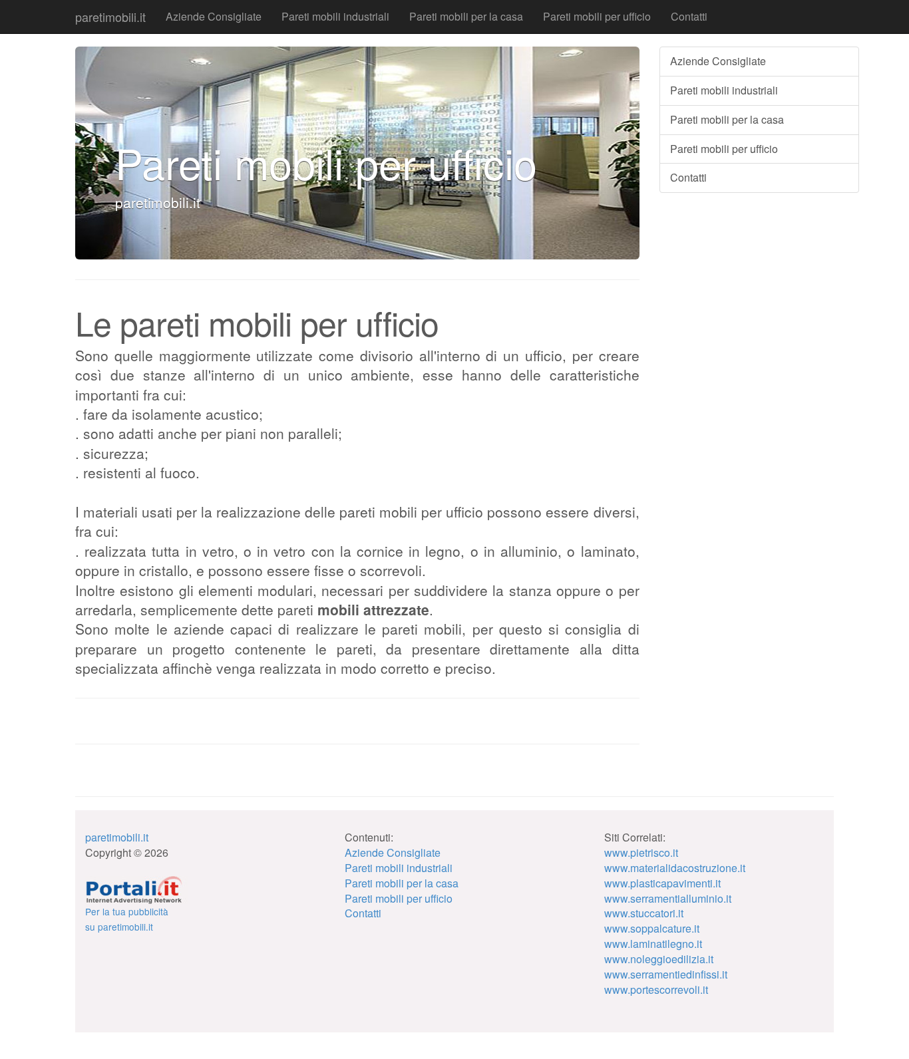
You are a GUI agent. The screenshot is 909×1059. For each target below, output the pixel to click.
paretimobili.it (110, 16)
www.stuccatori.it (643, 913)
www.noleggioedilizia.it (658, 959)
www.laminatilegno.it (653, 943)
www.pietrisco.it (641, 852)
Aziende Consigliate (214, 16)
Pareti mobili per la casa (466, 16)
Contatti (689, 16)
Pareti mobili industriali (335, 16)
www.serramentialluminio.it (667, 898)
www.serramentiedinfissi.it (665, 974)
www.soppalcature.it (651, 928)
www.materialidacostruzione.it (674, 867)
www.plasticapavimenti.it (662, 883)
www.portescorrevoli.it (656, 989)
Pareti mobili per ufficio (597, 16)
